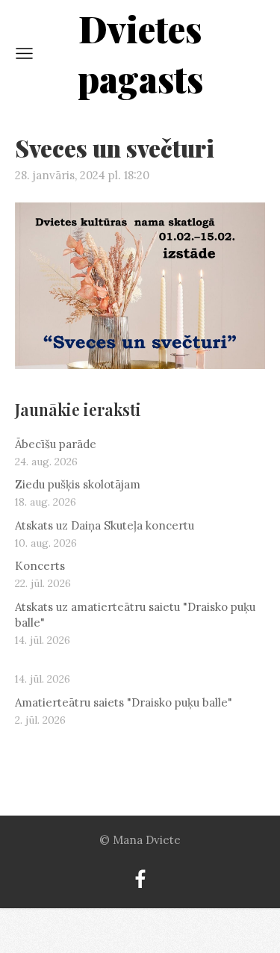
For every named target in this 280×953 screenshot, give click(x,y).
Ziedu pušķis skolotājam (77, 484)
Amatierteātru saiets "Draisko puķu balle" (123, 702)
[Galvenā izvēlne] (24, 53)
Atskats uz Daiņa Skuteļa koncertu (104, 525)
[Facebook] (140, 879)
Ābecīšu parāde (55, 444)
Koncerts (40, 566)
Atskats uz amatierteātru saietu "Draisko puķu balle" (135, 615)
